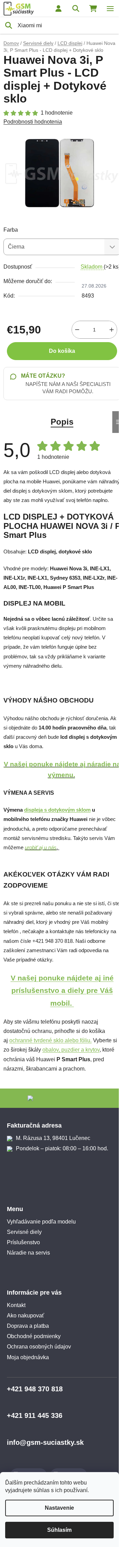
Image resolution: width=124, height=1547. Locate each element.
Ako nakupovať (25, 1315)
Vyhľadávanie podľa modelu (41, 1222)
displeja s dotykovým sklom (57, 810)
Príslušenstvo (23, 1242)
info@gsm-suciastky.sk (45, 1442)
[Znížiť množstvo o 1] (77, 329)
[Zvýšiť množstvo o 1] (111, 329)
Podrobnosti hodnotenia (32, 122)
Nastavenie (59, 1508)
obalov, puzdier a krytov (71, 1050)
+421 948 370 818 (35, 1389)
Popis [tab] (62, 421)
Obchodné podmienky (34, 1336)
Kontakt (16, 1305)
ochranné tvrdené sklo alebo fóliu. (50, 1040)
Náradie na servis (28, 1253)
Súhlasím (59, 1530)
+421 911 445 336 (34, 1415)
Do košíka (62, 351)
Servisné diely (24, 1232)
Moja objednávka (28, 1357)
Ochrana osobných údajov (39, 1347)
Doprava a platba (28, 1326)
